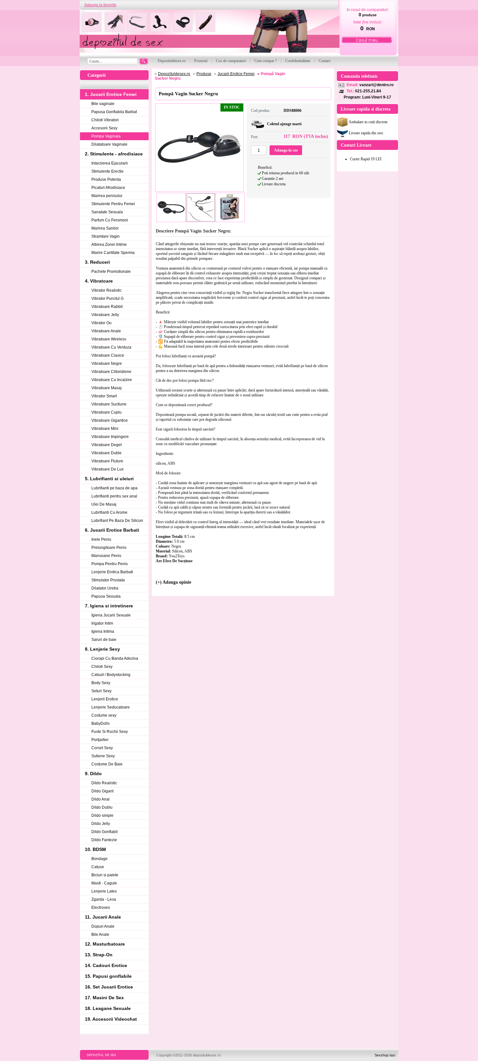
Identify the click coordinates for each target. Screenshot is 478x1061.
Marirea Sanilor (105, 228)
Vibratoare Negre (106, 363)
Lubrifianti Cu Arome (109, 512)
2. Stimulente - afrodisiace (114, 153)
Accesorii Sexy (104, 128)
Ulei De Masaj (103, 504)
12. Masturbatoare (105, 944)
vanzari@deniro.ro (376, 85)
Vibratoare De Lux (107, 469)
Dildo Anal (100, 799)
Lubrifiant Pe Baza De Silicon (117, 520)
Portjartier (100, 739)
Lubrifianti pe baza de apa (114, 488)
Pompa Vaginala (106, 136)
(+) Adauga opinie (173, 582)
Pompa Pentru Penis (109, 564)
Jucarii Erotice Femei (236, 74)
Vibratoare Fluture (107, 461)
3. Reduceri (97, 262)
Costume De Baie (107, 764)
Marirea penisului (106, 195)
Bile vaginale (102, 103)
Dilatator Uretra (104, 588)
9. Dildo (93, 773)
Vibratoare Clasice (107, 355)
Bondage (99, 858)
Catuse (97, 867)
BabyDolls (100, 723)
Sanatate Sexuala (107, 212)
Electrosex (100, 907)
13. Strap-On (99, 954)
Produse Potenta (106, 179)
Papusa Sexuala (106, 596)
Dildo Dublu (102, 807)
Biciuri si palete (104, 875)
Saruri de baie (103, 639)
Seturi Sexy (101, 691)
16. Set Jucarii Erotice (109, 986)
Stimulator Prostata (108, 580)
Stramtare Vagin (105, 236)
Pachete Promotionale (111, 271)
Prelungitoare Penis (108, 547)
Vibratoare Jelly (105, 314)
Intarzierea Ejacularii (109, 163)
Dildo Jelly (100, 823)
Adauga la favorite (100, 5)
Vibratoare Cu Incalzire (111, 380)
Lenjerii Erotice (104, 699)
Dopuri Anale (102, 926)
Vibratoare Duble (106, 453)
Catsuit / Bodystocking (110, 674)
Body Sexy (100, 683)
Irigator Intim (102, 623)
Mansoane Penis (106, 555)
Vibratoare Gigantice (109, 420)
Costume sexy (103, 715)
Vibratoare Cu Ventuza (111, 347)
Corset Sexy (102, 748)
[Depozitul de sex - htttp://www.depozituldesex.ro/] (209, 33)
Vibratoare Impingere (110, 436)
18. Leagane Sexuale (108, 1008)
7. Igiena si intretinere (109, 605)
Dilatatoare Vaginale (109, 144)
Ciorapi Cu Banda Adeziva (114, 658)
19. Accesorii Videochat (111, 1019)
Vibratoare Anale (106, 331)
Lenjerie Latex (104, 891)
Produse (203, 74)
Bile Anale (100, 934)
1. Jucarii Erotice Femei (111, 94)
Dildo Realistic (104, 783)
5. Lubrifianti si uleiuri (109, 478)
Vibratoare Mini (104, 428)
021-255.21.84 (368, 91)
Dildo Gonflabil (104, 831)
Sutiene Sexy (103, 756)
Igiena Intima (102, 631)
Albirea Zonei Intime (109, 244)
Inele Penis (101, 539)
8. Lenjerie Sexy (102, 649)
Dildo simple (102, 815)
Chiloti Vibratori (105, 120)
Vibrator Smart (104, 396)
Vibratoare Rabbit (107, 306)
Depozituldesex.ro (174, 74)
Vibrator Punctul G (107, 298)
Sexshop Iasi (385, 1055)
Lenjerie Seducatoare (110, 707)
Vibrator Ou (101, 323)
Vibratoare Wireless (108, 339)
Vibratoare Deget (106, 445)
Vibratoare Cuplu (106, 412)
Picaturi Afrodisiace (108, 187)
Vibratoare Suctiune (108, 404)
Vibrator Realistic (106, 290)
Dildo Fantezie (104, 840)
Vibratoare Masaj (106, 388)
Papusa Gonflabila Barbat (114, 112)
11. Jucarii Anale (103, 917)
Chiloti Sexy (102, 666)
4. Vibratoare (99, 281)
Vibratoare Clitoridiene (111, 371)
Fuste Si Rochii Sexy (109, 731)
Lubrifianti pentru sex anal (114, 496)
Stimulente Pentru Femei (113, 204)
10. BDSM (95, 849)
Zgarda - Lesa (103, 899)
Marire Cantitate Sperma (113, 252)
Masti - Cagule (104, 883)
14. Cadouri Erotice (106, 965)
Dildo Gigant (102, 791)
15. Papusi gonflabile (108, 976)
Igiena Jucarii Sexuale (111, 615)
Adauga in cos (286, 150)
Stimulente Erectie (107, 171)
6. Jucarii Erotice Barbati (112, 530)
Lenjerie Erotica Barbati (112, 572)
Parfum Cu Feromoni (109, 220)
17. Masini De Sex (104, 997)
